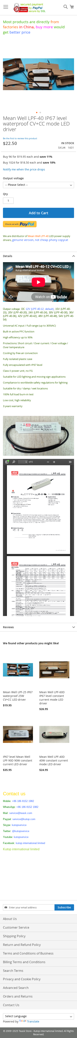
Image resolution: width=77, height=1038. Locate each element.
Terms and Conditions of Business (28, 953)
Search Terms (13, 970)
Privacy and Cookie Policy (21, 979)
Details (7, 256)
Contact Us (11, 1005)
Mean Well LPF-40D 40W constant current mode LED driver (53, 760)
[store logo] (28, 8)
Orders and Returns (18, 996)
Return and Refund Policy (22, 945)
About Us (10, 919)
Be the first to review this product (20, 138)
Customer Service (16, 927)
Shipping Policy (14, 936)
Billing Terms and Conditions (24, 962)
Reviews (8, 627)
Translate (33, 1021)
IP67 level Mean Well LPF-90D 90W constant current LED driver (17, 760)
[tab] (38, 256)
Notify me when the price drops (24, 169)
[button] (36, 112)
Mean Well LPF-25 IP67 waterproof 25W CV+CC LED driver (18, 695)
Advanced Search (16, 988)
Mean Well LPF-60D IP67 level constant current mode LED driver (52, 697)
